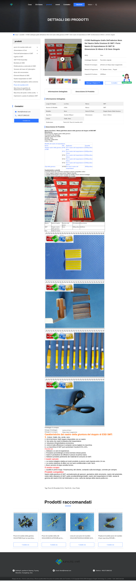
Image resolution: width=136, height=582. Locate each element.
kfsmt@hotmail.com (24, 111)
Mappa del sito (16, 578)
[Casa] (15, 4)
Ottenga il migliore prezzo (94, 83)
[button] (15, 526)
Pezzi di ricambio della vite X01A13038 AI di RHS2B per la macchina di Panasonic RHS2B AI (53, 537)
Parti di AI (68, 488)
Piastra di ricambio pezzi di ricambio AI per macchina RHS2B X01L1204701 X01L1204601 (110, 537)
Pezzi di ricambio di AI (56, 488)
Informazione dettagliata (57, 92)
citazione (79, 4)
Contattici (66, 4)
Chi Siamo (39, 4)
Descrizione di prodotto (85, 92)
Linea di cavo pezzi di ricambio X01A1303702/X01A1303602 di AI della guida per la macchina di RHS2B (81, 537)
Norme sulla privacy (28, 578)
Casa (30, 4)
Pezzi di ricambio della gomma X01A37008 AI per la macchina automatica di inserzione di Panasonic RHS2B (23, 537)
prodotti (49, 4)
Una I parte (76, 488)
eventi (58, 4)
